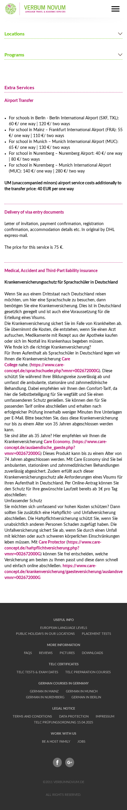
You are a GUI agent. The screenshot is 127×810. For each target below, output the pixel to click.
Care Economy (57, 442)
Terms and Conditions (32, 716)
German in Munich (81, 691)
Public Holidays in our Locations (45, 633)
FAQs (28, 653)
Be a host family (56, 741)
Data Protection (74, 716)
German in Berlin (86, 697)
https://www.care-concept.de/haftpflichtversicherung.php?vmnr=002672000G (52, 548)
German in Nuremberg (45, 697)
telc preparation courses (88, 672)
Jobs (81, 741)
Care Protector (52, 542)
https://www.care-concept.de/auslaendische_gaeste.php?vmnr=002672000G (55, 448)
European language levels (63, 628)
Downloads (92, 653)
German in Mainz (44, 691)
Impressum (105, 716)
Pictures (67, 653)
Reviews (46, 653)
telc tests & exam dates (37, 672)
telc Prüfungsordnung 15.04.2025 (63, 722)
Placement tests (96, 633)
